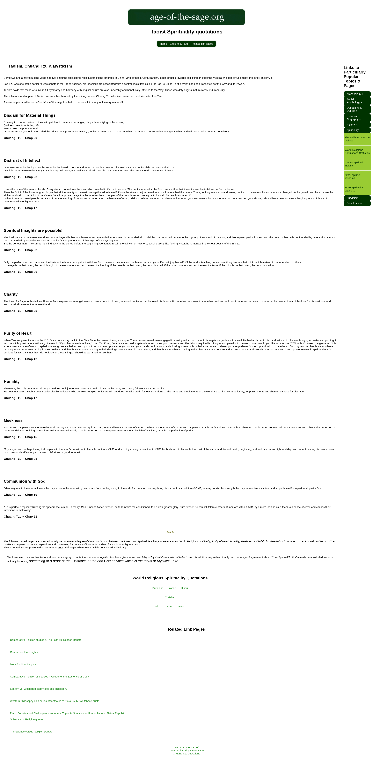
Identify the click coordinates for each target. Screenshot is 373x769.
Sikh (157, 606)
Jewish (181, 606)
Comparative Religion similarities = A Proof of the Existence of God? (49, 676)
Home (163, 43)
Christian (170, 597)
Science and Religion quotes (26, 719)
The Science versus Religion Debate (31, 731)
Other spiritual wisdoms (353, 177)
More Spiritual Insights (23, 664)
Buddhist (157, 588)
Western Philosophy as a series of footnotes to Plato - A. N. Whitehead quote (54, 701)
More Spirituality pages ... (354, 189)
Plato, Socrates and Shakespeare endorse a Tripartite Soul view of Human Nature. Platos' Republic (67, 713)
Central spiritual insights (24, 652)
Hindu (184, 588)
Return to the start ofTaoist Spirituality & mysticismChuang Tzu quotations (186, 750)
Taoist (168, 606)
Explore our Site (179, 43)
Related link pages (202, 43)
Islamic (172, 588)
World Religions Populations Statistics (357, 152)
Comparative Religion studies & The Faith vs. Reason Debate (45, 639)
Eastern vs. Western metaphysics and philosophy (38, 688)
